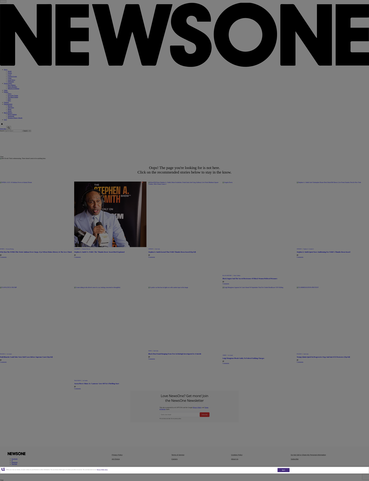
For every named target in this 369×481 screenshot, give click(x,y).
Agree (283, 470)
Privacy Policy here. (102, 469)
